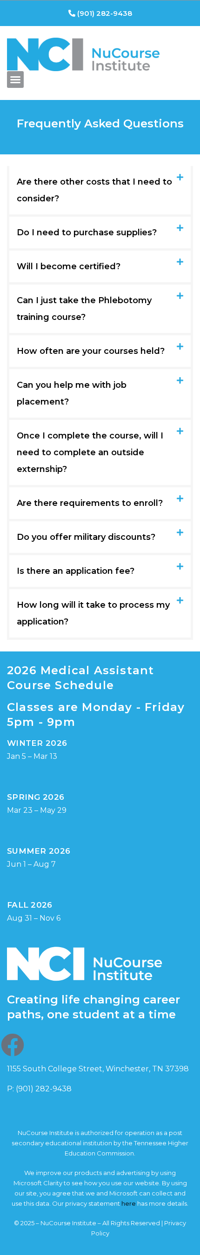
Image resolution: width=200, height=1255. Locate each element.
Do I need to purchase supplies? (87, 232)
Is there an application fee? (75, 571)
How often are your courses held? (91, 351)
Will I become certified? (68, 266)
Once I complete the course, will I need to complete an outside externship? (90, 452)
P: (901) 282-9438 (39, 1088)
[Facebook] (12, 1044)
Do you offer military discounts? (86, 537)
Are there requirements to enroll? (90, 503)
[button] (15, 79)
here (128, 1203)
